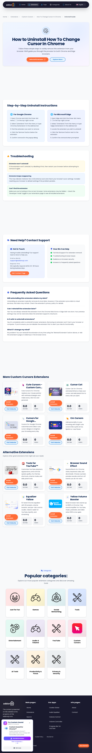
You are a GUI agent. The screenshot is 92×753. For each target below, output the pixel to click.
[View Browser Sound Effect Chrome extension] (55, 470)
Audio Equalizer (54, 712)
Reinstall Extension (36, 59)
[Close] (29, 722)
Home (29, 708)
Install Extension (9, 403)
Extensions (30, 712)
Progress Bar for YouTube (55, 727)
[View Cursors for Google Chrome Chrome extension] (11, 425)
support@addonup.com (19, 261)
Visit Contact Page (18, 273)
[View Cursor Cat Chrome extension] (55, 392)
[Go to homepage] (8, 703)
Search (29, 717)
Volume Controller (55, 722)
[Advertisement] (46, 82)
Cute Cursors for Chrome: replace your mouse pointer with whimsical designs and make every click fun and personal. (31, 395)
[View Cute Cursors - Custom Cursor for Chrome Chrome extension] (11, 392)
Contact (75, 712)
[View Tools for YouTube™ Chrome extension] (11, 470)
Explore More (57, 59)
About (74, 708)
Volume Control (54, 717)
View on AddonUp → (17, 741)
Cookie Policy (39, 737)
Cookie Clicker (54, 708)
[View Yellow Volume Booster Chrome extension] (55, 504)
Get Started (84, 746)
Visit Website (11, 409)
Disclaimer (50, 737)
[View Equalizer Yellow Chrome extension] (11, 505)
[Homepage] (10, 4)
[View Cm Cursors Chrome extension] (55, 425)
